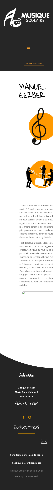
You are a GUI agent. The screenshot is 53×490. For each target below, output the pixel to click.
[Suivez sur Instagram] (29, 417)
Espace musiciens (34, 63)
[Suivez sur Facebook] (23, 417)
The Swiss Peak (31, 476)
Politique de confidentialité (26, 462)
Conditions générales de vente (26, 454)
